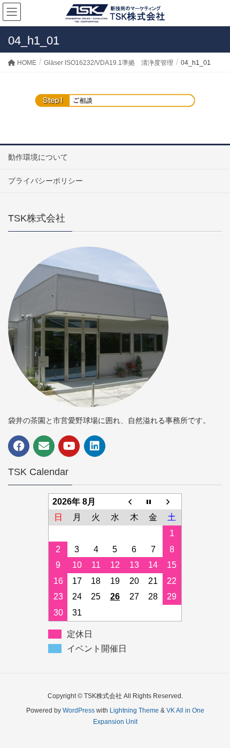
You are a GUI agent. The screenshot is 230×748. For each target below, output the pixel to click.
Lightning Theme (134, 710)
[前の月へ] (134, 501)
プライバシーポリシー (45, 180)
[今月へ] (153, 501)
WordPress (79, 710)
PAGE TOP (212, 715)
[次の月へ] (172, 501)
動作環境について (38, 157)
